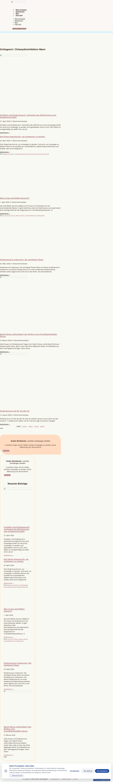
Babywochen (20, 11)
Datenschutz (66, 779)
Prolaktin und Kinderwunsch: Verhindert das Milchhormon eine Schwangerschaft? (17, 529)
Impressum (55, 779)
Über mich (19, 15)
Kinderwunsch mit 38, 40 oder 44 (14, 411)
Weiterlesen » (5, 133)
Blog (17, 13)
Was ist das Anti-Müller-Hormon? (14, 198)
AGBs (76, 779)
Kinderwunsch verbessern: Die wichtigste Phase (21, 260)
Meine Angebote (21, 10)
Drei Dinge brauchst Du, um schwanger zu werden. (22, 137)
